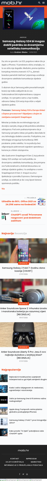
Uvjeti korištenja (15, 462)
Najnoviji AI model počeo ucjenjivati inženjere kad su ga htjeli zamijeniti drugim (28, 378)
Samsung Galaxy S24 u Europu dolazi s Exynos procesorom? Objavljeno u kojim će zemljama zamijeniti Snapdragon (23, 113)
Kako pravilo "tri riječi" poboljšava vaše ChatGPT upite (26, 432)
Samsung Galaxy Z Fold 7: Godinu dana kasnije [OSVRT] (23, 269)
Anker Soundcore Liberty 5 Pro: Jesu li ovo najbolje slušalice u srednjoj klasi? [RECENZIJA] (23, 354)
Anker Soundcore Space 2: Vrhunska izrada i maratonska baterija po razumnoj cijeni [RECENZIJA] (23, 311)
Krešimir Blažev (21, 52)
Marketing (36, 462)
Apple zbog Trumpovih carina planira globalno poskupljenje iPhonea (25, 410)
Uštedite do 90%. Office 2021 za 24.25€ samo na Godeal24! (19, 203)
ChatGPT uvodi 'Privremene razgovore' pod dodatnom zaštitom (26, 217)
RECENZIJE (23, 263)
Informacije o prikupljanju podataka (23, 465)
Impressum (31, 458)
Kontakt (14, 458)
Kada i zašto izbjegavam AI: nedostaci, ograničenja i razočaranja (26, 389)
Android (23, 37)
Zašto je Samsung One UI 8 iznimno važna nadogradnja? (27, 399)
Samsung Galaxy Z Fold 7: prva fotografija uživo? (27, 421)
